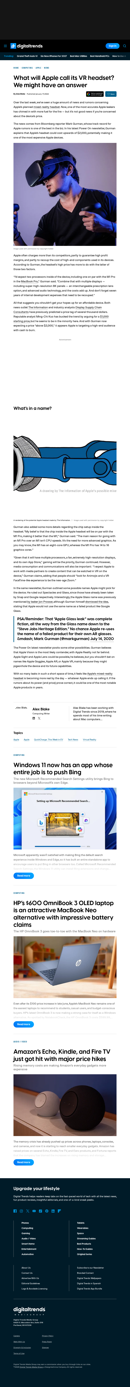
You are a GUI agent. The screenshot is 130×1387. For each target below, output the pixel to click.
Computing (27, 1228)
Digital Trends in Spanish (89, 1283)
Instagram (21, 1211)
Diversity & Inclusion (22, 1347)
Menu (5, 46)
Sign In (112, 46)
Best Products (84, 1244)
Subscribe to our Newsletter (90, 1267)
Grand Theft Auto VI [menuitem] (27, 56)
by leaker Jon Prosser (40, 601)
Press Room (47, 1341)
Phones (25, 1223)
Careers (16, 1336)
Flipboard (59, 1211)
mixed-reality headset (46, 107)
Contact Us (27, 1273)
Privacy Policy (47, 1336)
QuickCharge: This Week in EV (48, 739)
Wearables (82, 1228)
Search (124, 46)
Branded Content (85, 1273)
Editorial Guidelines (31, 1283)
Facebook (15, 1211)
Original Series (84, 1254)
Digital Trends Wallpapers (89, 1278)
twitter (39, 718)
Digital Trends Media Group (31, 1367)
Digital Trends (20, 50)
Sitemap (45, 1347)
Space (80, 1233)
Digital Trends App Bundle (89, 1288)
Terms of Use (18, 1353)
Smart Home (28, 1244)
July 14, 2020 (102, 639)
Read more (23, 876)
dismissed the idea (96, 601)
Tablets (80, 1223)
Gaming (26, 1233)
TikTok (40, 1211)
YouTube (34, 1211)
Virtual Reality (89, 739)
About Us (26, 1267)
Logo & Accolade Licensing (34, 1288)
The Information (38, 307)
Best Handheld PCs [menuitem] (99, 56)
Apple (16, 739)
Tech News (73, 739)
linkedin (33, 718)
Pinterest (46, 1211)
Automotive (28, 1254)
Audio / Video (29, 1238)
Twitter (27, 1211)
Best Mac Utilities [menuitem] (78, 56)
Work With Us (19, 1341)
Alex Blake (20, 94)
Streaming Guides (86, 1238)
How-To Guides (85, 1249)
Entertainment (29, 1249)
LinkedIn (53, 1211)
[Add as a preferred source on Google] (95, 94)
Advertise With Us (30, 1278)
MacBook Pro (29, 281)
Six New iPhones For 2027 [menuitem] (54, 56)
